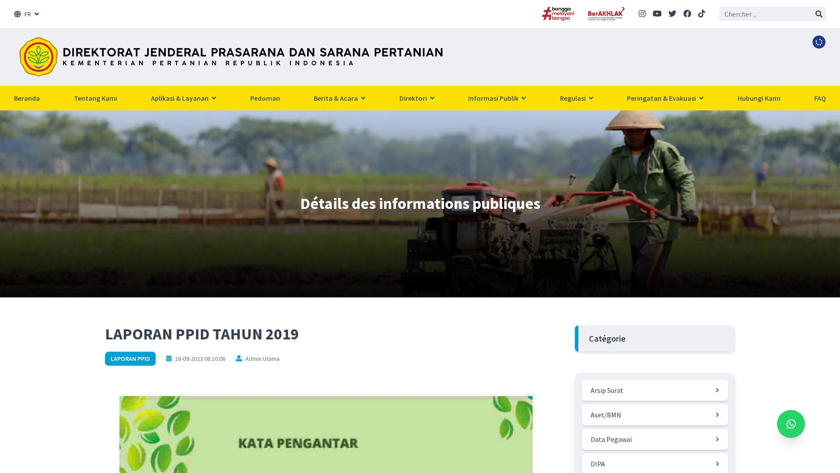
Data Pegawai (611, 439)
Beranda (27, 98)
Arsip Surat (607, 390)
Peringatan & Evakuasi (662, 98)
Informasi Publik (494, 98)
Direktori (413, 98)
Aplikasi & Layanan (180, 98)
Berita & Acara (336, 98)
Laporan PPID (130, 359)
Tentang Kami (95, 98)
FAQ (820, 98)
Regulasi (573, 98)
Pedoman (265, 98)
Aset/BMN (606, 414)
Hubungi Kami (759, 98)
